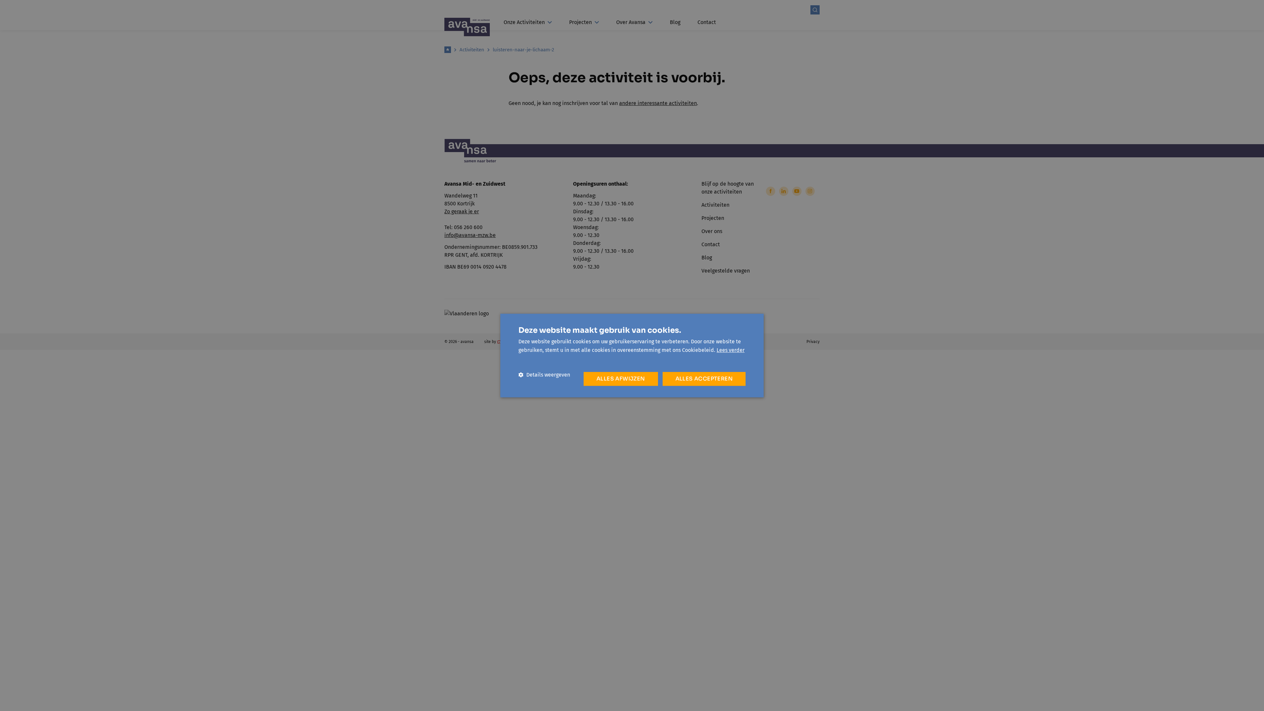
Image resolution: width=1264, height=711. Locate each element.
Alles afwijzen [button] (620, 378)
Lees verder (731, 350)
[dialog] (632, 355)
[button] (544, 375)
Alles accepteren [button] (704, 378)
